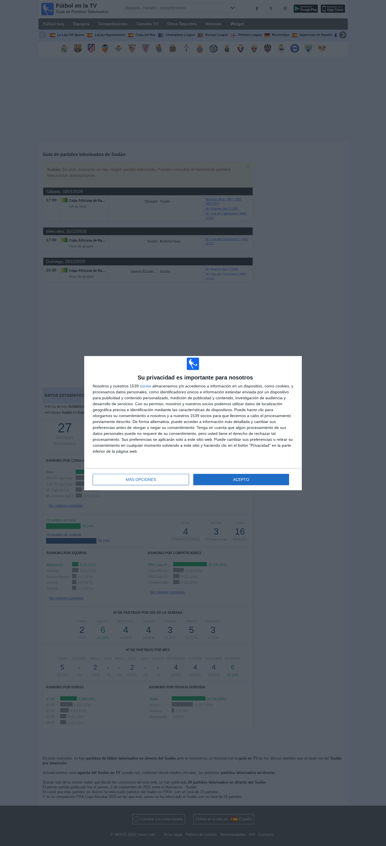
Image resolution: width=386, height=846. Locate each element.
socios (145, 386)
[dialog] (193, 423)
